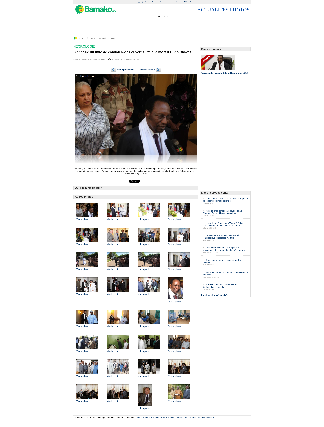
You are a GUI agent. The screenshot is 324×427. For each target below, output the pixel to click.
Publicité (193, 2)
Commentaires (158, 418)
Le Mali (184, 2)
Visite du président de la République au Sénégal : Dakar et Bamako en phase (222, 212)
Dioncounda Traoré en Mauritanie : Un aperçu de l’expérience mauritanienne (225, 199)
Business (155, 2)
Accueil (130, 2)
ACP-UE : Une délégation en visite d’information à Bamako (220, 285)
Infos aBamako (143, 418)
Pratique (176, 2)
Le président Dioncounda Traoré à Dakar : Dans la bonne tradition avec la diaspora (223, 224)
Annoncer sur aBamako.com (201, 418)
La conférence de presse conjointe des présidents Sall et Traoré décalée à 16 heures (224, 249)
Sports (147, 2)
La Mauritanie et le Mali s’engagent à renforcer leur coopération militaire (221, 236)
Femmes (168, 2)
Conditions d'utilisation (176, 418)
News (162, 2)
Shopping (139, 2)
